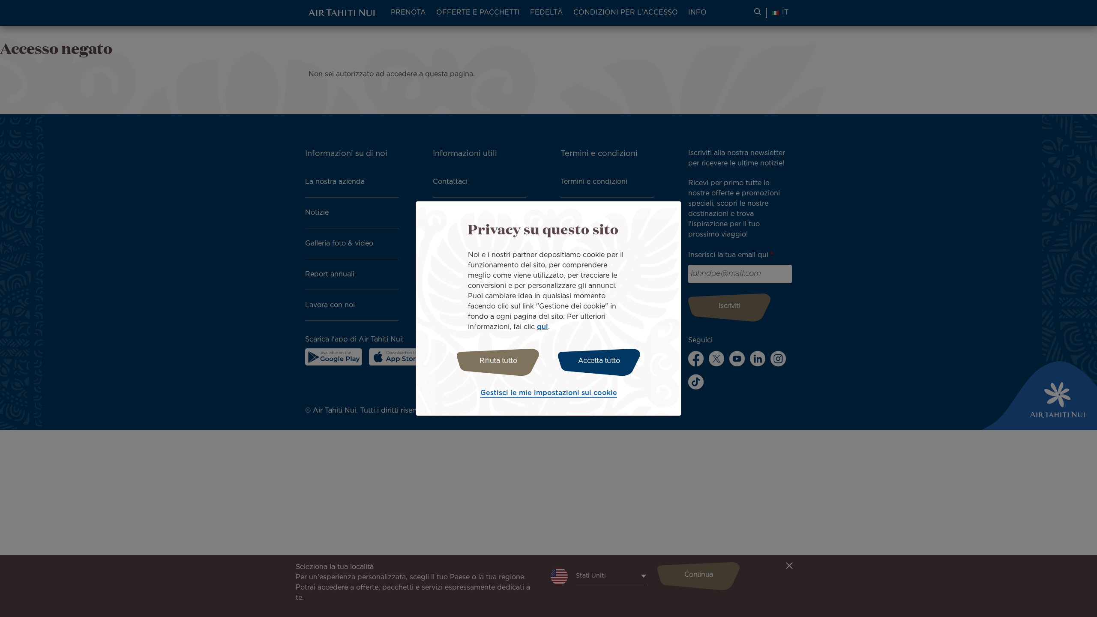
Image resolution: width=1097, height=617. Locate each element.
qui (542, 327)
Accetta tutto (599, 361)
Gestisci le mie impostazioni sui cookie (548, 393)
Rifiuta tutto (498, 361)
